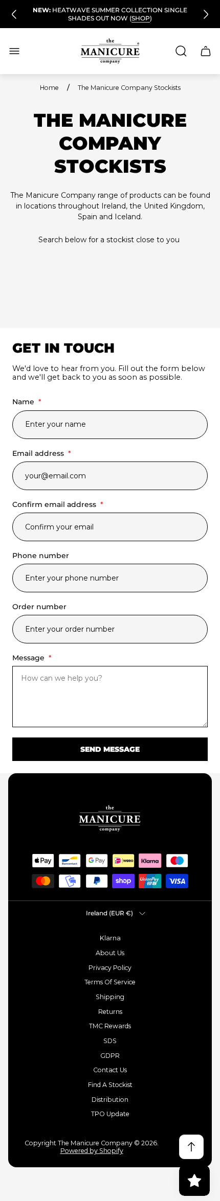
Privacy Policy (110, 968)
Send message (110, 749)
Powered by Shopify (91, 1150)
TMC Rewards (110, 1026)
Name (26, 402)
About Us (110, 953)
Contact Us (110, 1070)
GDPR (110, 1055)
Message (32, 658)
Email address (41, 453)
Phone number (40, 555)
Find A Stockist (110, 1085)
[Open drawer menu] (14, 51)
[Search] (181, 51)
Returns (110, 1011)
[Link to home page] (110, 818)
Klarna (110, 938)
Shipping (110, 997)
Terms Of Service (110, 982)
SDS (110, 1041)
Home (49, 87)
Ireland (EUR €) (109, 913)
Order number (39, 607)
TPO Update (110, 1114)
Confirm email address (57, 504)
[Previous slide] (14, 14)
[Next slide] (206, 14)
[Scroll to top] (191, 1147)
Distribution (110, 1099)
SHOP (140, 18)
